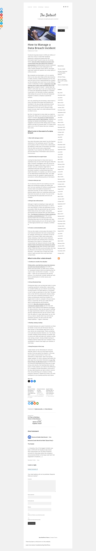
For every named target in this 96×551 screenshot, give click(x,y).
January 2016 (61, 245)
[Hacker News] (1, 23)
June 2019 (60, 171)
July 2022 (60, 117)
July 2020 (60, 152)
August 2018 (61, 189)
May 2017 (60, 208)
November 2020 (61, 147)
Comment (30, 479)
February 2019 (61, 179)
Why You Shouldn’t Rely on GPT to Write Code (62, 81)
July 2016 (60, 233)
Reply (38, 460)
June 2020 (60, 154)
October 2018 (61, 184)
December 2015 (61, 248)
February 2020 (61, 164)
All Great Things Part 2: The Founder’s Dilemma (62, 73)
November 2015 (61, 250)
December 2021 (61, 127)
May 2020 (60, 157)
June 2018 (60, 191)
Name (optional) (31, 494)
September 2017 (61, 203)
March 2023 (60, 102)
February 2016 (61, 243)
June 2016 (60, 236)
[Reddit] (34, 403)
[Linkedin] (32, 403)
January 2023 (61, 107)
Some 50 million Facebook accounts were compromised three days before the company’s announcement (41, 63)
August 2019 (61, 169)
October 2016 (61, 226)
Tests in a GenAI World (63, 84)
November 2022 (61, 110)
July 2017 (60, 206)
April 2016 (60, 238)
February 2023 (61, 105)
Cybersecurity (38, 409)
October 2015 (61, 253)
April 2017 (60, 211)
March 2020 (60, 161)
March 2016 (60, 241)
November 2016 (61, 223)
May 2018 (60, 194)
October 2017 (61, 201)
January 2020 (61, 166)
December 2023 (61, 95)
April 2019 (60, 174)
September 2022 (61, 112)
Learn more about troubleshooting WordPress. (38, 545)
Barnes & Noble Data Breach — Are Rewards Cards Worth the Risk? (31, 391)
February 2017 (61, 216)
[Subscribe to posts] (59, 259)
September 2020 (62, 149)
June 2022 (60, 119)
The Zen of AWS (61, 69)
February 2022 (61, 124)
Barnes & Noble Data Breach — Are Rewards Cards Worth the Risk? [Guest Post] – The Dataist (41, 440)
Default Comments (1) (33, 469)
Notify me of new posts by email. (34, 519)
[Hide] (0, 28)
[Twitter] (29, 403)
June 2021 (60, 139)
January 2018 (61, 199)
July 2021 (60, 137)
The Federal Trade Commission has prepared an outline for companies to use (41, 244)
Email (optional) (31, 500)
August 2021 (61, 134)
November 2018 (61, 181)
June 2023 (60, 100)
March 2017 (60, 213)
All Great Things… (62, 77)
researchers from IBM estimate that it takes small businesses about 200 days (42, 85)
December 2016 (61, 221)
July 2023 (60, 97)
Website (29, 507)
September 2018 (61, 186)
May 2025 (60, 92)
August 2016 (61, 231)
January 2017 (61, 218)
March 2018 (60, 196)
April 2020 (60, 159)
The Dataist (48, 15)
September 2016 (61, 228)
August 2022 (61, 115)
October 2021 (61, 132)
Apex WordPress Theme (44, 537)
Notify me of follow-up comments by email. (36, 514)
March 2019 (60, 176)
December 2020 (61, 144)
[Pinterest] (1, 15)
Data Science (48, 409)
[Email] (37, 403)
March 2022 (60, 122)
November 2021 (61, 129)
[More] (1, 26)
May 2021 (60, 142)
